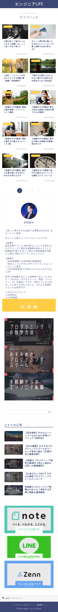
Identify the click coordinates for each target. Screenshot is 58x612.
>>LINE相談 (11, 297)
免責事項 (40, 605)
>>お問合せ (11, 295)
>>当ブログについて (15, 292)
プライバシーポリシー (23, 605)
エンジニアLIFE (29, 3)
